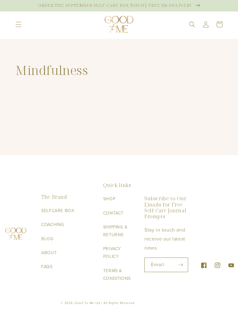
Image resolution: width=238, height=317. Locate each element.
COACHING (52, 224)
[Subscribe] (181, 265)
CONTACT (113, 213)
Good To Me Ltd (87, 303)
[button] (18, 24)
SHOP (109, 199)
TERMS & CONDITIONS (117, 274)
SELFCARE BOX (57, 210)
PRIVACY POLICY (112, 252)
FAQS (46, 266)
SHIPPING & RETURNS (115, 231)
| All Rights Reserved (118, 303)
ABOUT (49, 253)
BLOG (47, 239)
